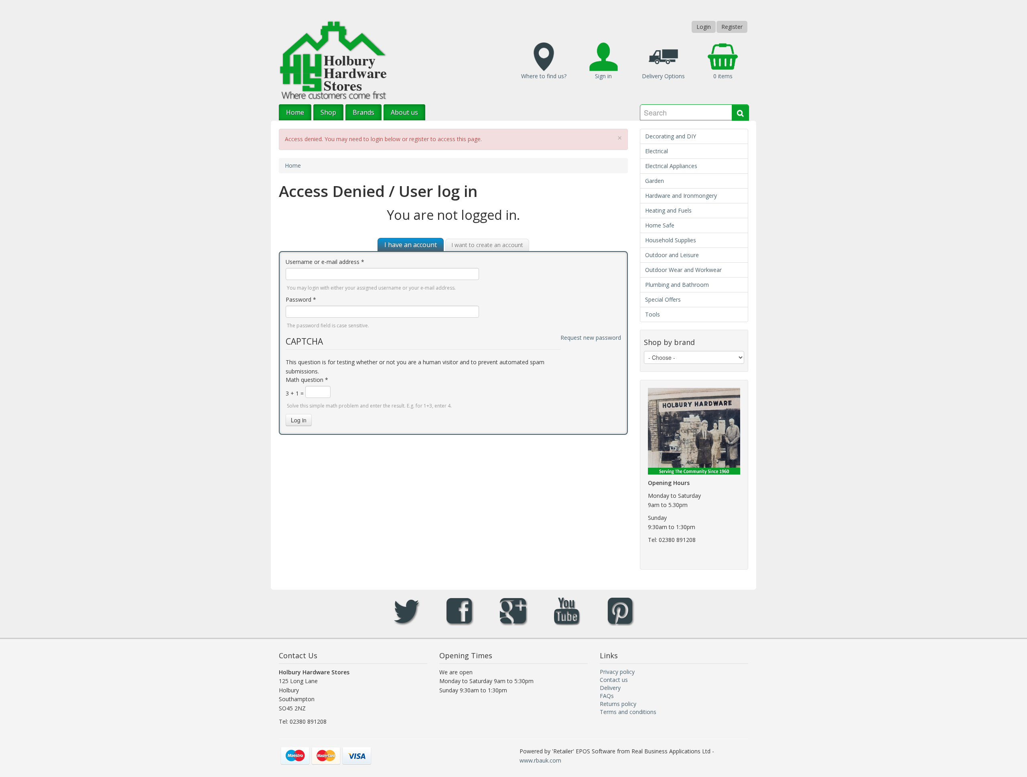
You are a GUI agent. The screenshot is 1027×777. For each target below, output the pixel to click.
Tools (652, 314)
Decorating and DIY (670, 136)
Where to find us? (543, 76)
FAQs (607, 696)
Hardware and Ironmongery (681, 195)
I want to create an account (487, 245)
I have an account (410, 244)
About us (404, 112)
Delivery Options (663, 76)
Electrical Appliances (671, 166)
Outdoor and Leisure (672, 255)
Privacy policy (617, 672)
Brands (363, 112)
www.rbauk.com (540, 760)
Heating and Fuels (668, 210)
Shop (328, 112)
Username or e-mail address (325, 262)
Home (295, 112)
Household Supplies (670, 240)
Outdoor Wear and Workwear (683, 270)
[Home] (333, 59)
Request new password (590, 337)
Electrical (656, 151)
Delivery (610, 688)
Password (301, 299)
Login (703, 26)
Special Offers (663, 299)
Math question (307, 379)
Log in (298, 420)
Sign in (603, 76)
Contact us (614, 680)
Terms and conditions (628, 712)
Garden (654, 181)
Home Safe (659, 225)
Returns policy (618, 704)
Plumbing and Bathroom (677, 284)
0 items (723, 76)
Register (732, 26)
